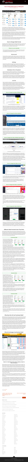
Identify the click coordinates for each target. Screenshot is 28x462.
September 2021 (16, 436)
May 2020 (15, 442)
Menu (25, 1)
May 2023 (15, 426)
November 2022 (4, 429)
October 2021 (3, 436)
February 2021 (3, 438)
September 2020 (16, 440)
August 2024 (3, 423)
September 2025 (16, 416)
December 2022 (16, 428)
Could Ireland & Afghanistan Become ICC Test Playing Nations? (9, 401)
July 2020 (15, 441)
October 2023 (3, 424)
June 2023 (3, 426)
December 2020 (4, 439)
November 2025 (16, 415)
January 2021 (15, 438)
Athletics (3, 447)
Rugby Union (15, 452)
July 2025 (15, 417)
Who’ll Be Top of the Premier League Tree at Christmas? (8, 410)
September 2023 (16, 424)
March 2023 (15, 427)
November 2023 (16, 423)
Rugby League (3, 452)
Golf (2, 450)
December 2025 (4, 415)
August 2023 (3, 425)
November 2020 (16, 439)
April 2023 (3, 427)
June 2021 (15, 437)
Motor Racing (3, 451)
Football (3, 449)
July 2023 (15, 425)
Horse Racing (15, 450)
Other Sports (15, 451)
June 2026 (3, 414)
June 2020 (3, 442)
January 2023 (3, 428)
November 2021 (16, 435)
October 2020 (3, 440)
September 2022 (16, 429)
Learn (5, 390)
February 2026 (15, 414)
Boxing (3, 448)
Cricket (15, 448)
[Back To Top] (14, 457)
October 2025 (3, 416)
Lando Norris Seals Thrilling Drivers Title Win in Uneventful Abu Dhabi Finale (10, 407)
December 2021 (4, 435)
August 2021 (3, 437)
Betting (6, 389)
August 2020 (3, 441)
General (15, 449)
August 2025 (3, 417)
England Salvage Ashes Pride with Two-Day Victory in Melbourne (9, 404)
